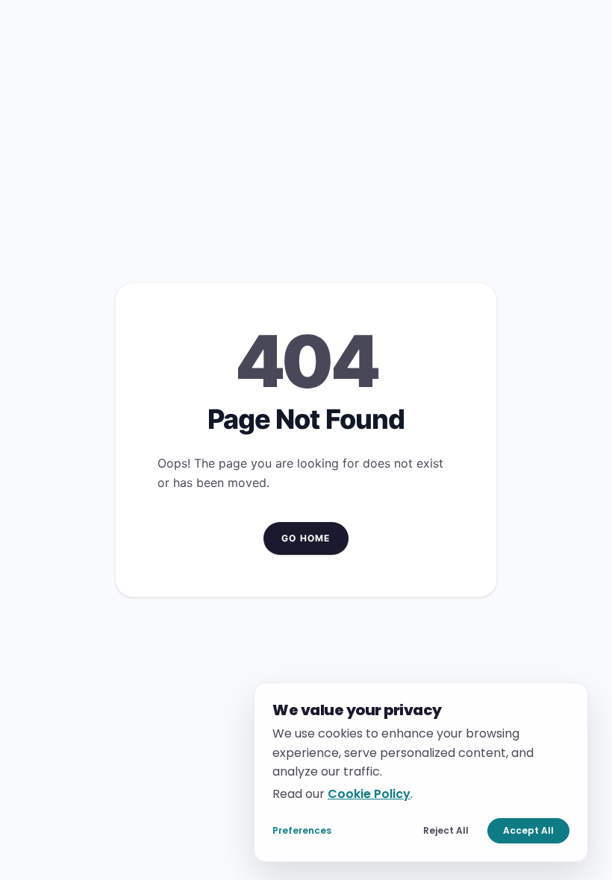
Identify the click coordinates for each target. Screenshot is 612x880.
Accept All (528, 830)
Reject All (446, 830)
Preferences (301, 830)
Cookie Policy (369, 793)
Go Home (305, 538)
